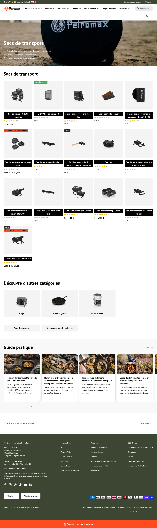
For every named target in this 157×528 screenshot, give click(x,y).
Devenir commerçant (136, 461)
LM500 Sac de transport (48, 113)
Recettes (64, 461)
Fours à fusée (97, 313)
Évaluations (65, 466)
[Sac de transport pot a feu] (108, 192)
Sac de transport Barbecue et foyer (18, 164)
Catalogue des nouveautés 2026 (140, 447)
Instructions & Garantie (70, 470)
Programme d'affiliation (137, 466)
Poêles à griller (59, 313)
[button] (151, 15)
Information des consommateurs (143, 507)
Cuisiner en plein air (32, 8)
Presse (130, 456)
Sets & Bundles (90, 8)
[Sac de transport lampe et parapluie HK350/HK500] (139, 95)
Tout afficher (148, 347)
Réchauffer (62, 8)
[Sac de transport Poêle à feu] (18, 240)
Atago (21, 313)
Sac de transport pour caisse (78, 210)
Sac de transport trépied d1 (48, 162)
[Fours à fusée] (97, 301)
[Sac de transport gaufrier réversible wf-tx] (18, 192)
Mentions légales (135, 512)
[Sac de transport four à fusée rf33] (78, 95)
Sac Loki (108, 162)
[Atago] (22, 301)
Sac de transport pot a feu (108, 210)
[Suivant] (31, 407)
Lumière (75, 8)
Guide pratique (66, 456)
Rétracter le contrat (30, 496)
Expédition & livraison (94, 507)
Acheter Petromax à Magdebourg (103, 461)
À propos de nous (97, 452)
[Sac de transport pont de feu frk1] (48, 192)
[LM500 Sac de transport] (48, 95)
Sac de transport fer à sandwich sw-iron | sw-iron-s (78, 164)
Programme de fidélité (99, 466)
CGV (84, 507)
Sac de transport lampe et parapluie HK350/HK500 (138, 115)
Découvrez (123, 8)
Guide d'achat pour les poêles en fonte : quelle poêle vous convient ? (134, 380)
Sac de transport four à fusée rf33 (78, 115)
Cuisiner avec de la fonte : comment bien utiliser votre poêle (97, 379)
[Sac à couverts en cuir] (108, 95)
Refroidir (48, 8)
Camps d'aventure (109, 8)
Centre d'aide (66, 452)
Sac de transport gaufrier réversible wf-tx (18, 212)
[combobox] (144, 8)
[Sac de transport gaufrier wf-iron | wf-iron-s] (139, 143)
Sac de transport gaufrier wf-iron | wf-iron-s (139, 164)
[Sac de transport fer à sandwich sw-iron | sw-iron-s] (78, 143)
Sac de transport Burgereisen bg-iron (139, 212)
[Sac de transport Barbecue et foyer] (18, 143)
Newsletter (95, 470)
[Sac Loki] (108, 143)
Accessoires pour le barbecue (60, 328)
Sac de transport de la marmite (18, 115)
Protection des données (123, 507)
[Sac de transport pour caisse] (78, 192)
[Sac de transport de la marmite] (18, 95)
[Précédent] (27, 407)
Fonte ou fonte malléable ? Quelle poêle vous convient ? (22, 379)
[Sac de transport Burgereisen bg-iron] (139, 192)
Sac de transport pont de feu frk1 (48, 212)
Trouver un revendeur (99, 447)
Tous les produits (148, 512)
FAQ (62, 447)
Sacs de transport (22, 328)
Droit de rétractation (108, 507)
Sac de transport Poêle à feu (18, 258)
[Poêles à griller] (60, 301)
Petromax (12, 507)
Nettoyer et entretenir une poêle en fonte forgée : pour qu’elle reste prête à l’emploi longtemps (58, 380)
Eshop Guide (35, 507)
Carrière (94, 456)
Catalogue (132, 452)
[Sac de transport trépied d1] (48, 143)
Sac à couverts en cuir (108, 113)
